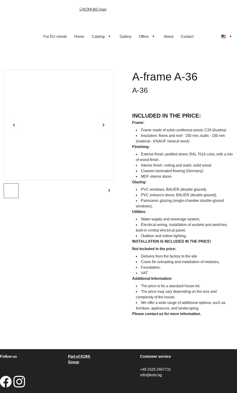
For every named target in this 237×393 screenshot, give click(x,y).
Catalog (98, 37)
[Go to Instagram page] (19, 381)
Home (79, 37)
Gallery (125, 37)
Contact (187, 37)
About (168, 37)
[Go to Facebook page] (6, 381)
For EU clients (55, 37)
